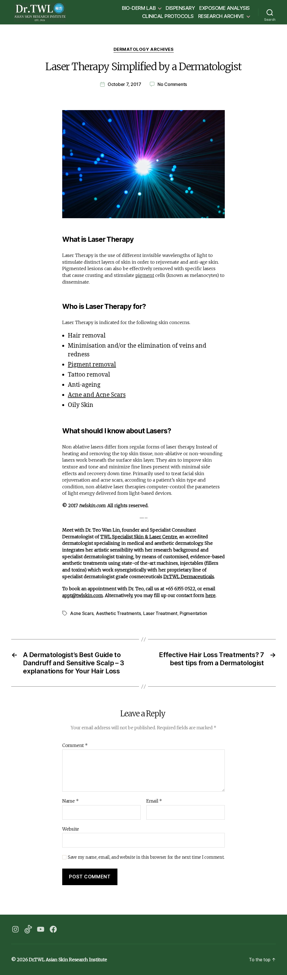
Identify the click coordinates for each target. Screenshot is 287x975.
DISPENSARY (180, 8)
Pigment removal (92, 364)
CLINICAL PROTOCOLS (168, 16)
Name (70, 801)
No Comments (172, 84)
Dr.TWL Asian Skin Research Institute (68, 959)
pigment (144, 275)
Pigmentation (193, 613)
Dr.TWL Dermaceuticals (188, 576)
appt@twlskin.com (82, 595)
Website (70, 829)
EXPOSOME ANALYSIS (224, 8)
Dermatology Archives (144, 49)
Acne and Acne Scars (97, 395)
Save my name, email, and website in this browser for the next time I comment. (146, 857)
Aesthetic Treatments (118, 613)
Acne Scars (81, 613)
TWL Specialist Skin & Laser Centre (138, 536)
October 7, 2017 (124, 84)
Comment (75, 745)
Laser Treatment (160, 613)
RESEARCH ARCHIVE (221, 16)
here (210, 595)
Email (154, 801)
